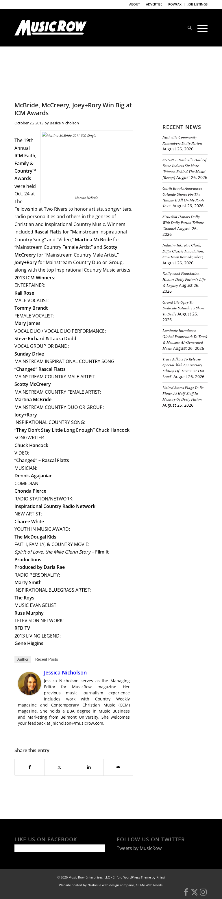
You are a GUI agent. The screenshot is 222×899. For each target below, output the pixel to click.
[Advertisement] (192, 445)
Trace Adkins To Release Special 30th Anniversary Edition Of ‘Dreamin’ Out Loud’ (183, 367)
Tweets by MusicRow (139, 848)
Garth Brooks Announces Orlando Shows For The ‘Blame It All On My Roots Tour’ (183, 196)
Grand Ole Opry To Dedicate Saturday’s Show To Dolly (183, 308)
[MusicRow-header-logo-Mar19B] (50, 27)
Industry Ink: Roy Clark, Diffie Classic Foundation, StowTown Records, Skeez (183, 250)
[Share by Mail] (118, 767)
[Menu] (201, 27)
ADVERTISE (154, 4)
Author (22, 659)
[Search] (190, 27)
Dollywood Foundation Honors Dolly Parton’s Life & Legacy (184, 279)
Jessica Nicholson (64, 123)
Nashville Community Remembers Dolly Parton (182, 139)
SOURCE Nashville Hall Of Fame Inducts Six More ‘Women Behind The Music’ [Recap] (184, 168)
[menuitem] (134, 4)
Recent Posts (46, 659)
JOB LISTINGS (198, 4)
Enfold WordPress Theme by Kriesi (139, 877)
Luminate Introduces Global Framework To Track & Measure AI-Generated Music (184, 339)
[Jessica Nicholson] (29, 693)
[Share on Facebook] (29, 767)
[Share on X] (59, 767)
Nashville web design (103, 885)
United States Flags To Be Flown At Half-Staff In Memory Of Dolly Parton (183, 393)
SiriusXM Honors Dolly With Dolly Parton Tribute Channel (183, 222)
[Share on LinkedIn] (88, 767)
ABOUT (134, 4)
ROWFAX (175, 4)
